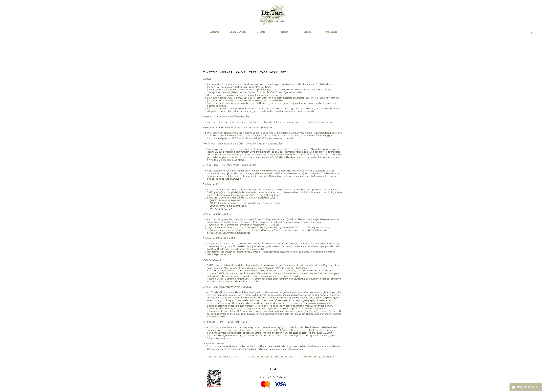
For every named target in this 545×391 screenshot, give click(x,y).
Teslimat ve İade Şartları (223, 356)
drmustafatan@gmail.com (233, 205)
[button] (532, 32)
